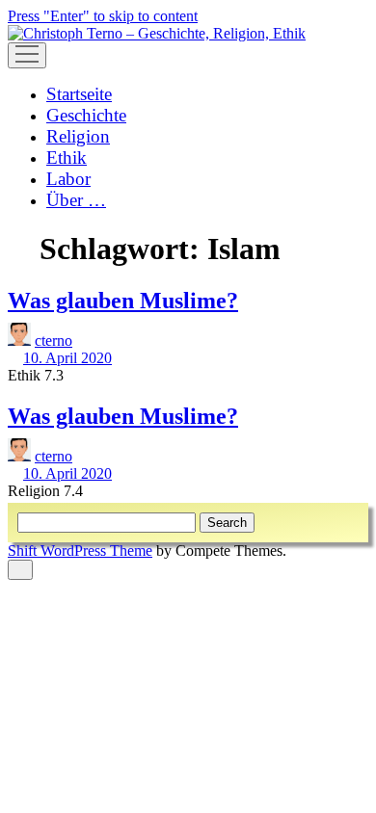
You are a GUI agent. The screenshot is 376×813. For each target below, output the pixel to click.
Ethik (66, 157)
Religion (78, 136)
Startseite (79, 94)
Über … (76, 200)
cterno (53, 340)
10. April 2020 (67, 358)
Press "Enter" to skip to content (103, 16)
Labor (68, 179)
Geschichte (86, 115)
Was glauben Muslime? (123, 300)
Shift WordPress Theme (80, 550)
